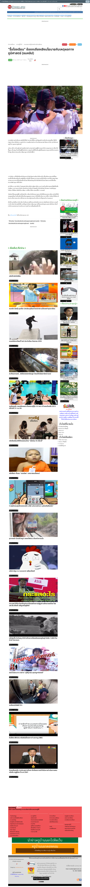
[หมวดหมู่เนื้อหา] (40, 16)
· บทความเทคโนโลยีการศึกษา (16, 818)
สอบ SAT (61, 434)
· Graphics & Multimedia (16, 822)
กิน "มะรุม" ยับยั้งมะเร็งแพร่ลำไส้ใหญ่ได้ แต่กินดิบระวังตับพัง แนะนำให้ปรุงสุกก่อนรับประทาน (68, 397)
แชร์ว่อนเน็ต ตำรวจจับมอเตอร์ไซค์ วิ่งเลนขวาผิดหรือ (68, 233)
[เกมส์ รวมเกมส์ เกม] (62, 16)
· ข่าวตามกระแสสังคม (54, 818)
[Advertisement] (45, 31)
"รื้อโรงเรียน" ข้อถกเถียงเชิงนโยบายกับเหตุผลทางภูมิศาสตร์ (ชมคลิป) (24, 221)
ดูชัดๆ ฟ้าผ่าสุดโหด (68, 281)
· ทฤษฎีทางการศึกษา (69, 816)
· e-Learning (13, 820)
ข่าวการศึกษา (11, 44)
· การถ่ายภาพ (13, 828)
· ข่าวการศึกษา (52, 816)
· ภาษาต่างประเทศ (34, 822)
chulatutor (61, 443)
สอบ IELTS (61, 430)
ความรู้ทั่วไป (19, 44)
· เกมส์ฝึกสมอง (52, 828)
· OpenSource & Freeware (17, 824)
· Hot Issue (13, 830)
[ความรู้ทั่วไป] (67, 16)
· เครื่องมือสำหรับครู (69, 830)
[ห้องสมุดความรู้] (31, 16)
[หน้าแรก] (10, 16)
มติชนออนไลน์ (13, 215)
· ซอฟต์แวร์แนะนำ (14, 826)
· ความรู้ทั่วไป (33, 816)
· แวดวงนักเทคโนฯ (14, 836)
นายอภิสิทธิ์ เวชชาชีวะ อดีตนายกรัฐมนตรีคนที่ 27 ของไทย (68, 321)
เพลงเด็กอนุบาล (62, 445)
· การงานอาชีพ (33, 832)
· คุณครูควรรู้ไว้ (67, 824)
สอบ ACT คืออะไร (62, 441)
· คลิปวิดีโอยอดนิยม (53, 822)
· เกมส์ (50, 826)
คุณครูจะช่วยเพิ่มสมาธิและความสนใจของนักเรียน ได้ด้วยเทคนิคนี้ (69, 216)
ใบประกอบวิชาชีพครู (63, 426)
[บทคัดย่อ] (57, 16)
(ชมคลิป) (32, 223)
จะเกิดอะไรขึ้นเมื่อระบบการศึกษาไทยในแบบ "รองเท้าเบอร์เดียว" (69, 154)
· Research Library (14, 832)
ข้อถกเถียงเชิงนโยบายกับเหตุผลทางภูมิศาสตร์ (19, 223)
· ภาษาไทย (32, 824)
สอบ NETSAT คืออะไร (63, 428)
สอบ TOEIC (61, 432)
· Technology (13, 816)
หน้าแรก (80, 44)
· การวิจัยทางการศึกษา (69, 820)
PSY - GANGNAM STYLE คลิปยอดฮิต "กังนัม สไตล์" (69, 266)
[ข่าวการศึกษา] (17, 16)
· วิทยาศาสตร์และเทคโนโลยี (36, 820)
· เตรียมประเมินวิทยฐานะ (70, 826)
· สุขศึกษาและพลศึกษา (35, 826)
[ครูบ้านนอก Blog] (23, 16)
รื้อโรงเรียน (43, 221)
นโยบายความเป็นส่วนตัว (52, 1)
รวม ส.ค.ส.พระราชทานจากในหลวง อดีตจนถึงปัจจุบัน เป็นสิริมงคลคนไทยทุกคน (69, 340)
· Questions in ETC (14, 834)
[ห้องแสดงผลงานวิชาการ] (48, 16)
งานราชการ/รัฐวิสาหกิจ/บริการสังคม (33, 44)
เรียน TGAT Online (63, 439)
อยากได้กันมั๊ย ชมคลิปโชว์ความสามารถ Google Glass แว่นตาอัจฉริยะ (69, 297)
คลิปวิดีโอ (64, 44)
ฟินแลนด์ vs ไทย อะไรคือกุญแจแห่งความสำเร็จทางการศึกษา (68, 378)
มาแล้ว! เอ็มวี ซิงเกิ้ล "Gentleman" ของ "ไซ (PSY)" (69, 250)
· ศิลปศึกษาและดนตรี (35, 830)
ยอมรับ (87, 1)
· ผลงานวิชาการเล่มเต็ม (69, 828)
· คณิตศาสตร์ (33, 818)
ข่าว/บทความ (72, 44)
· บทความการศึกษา (68, 818)
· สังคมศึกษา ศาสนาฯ (35, 828)
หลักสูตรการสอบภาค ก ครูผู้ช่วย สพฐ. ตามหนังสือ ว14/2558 (68, 359)
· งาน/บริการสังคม (53, 820)
